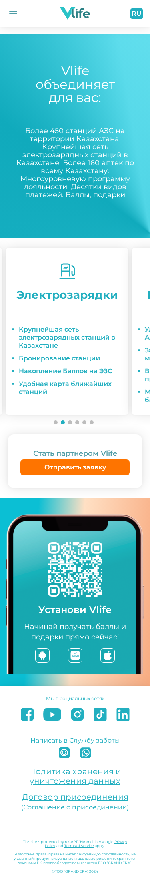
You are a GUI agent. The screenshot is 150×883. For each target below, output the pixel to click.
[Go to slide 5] (84, 422)
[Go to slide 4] (77, 422)
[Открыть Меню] (13, 13)
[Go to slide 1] (56, 422)
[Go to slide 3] (70, 422)
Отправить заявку (75, 467)
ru (137, 13)
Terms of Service (79, 845)
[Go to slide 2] (63, 422)
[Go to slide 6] (92, 422)
